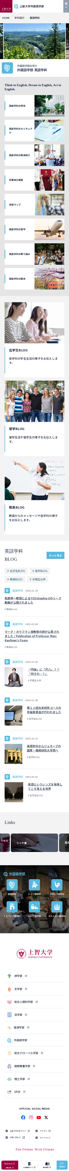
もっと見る (55, 555)
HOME (6, 18)
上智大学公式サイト (18, 1130)
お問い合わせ (15, 1137)
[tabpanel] (34, 41)
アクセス (43, 1130)
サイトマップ (45, 1137)
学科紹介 (20, 18)
